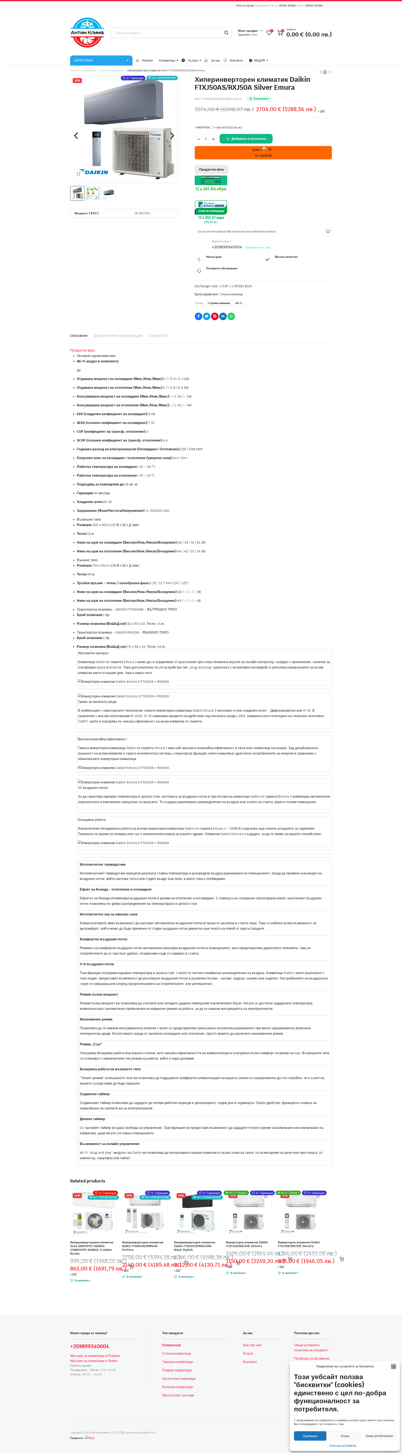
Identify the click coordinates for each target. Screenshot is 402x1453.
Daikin (214, 294)
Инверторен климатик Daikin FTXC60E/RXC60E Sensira (247, 1244)
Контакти (236, 60)
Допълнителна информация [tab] (118, 335)
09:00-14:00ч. (314, 5)
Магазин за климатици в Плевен (95, 1356)
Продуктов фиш (211, 169)
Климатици (167, 60)
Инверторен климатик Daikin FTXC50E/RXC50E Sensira (299, 1244)
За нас (215, 60)
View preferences (379, 1436)
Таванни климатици (177, 1362)
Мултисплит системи (178, 1395)
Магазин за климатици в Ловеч (93, 1361)
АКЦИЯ (259, 60)
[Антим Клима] (87, 32)
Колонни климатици (177, 1387)
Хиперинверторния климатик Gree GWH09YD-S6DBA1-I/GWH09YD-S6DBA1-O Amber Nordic (91, 1247)
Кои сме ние (252, 1345)
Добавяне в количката (249, 139)
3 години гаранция (218, 303)
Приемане (310, 1436)
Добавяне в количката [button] (341, 1259)
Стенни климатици (112, 70)
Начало (147, 60)
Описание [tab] (79, 335)
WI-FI (239, 303)
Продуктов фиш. (83, 350)
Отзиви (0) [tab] (158, 335)
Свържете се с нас (258, 247)
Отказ (345, 1436)
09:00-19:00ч (287, 5)
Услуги (193, 60)
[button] (394, 1366)
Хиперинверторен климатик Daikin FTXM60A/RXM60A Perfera (142, 1246)
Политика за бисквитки (342, 1445)
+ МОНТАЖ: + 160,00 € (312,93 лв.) (218, 127)
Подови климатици (177, 1370)
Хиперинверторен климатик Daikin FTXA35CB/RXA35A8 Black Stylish (194, 1246)
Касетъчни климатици (179, 1378)
